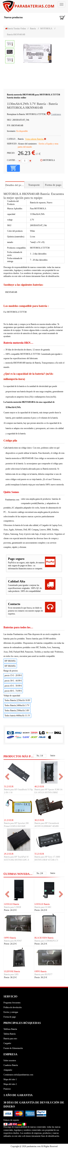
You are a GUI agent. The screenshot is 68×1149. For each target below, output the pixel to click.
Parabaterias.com (12, 499)
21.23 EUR (8, 820)
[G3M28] (18, 890)
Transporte (34, 184)
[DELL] (57, 733)
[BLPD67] (18, 923)
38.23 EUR (39, 820)
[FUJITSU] (18, 737)
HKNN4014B (11, 292)
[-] (19, 160)
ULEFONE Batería (12, 971)
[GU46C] (49, 890)
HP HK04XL (10, 661)
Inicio (52, 755)
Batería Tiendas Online (16, 28)
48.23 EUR (39, 786)
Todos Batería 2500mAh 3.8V (17, 710)
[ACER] (34, 737)
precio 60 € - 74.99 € (13, 691)
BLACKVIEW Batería (44, 938)
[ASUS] (42, 737)
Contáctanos (56, 114)
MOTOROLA (46, 28)
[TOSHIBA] (34, 733)
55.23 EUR (39, 854)
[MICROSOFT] (49, 733)
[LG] (42, 733)
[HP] (10, 733)
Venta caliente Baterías (34, 139)
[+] (30, 160)
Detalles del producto (14, 185)
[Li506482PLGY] (49, 923)
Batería (33, 28)
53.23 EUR (8, 786)
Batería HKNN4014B (16, 34)
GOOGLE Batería (11, 904)
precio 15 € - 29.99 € (13, 675)
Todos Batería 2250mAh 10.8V (18, 700)
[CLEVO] (26, 737)
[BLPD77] (49, 957)
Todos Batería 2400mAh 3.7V (17, 705)
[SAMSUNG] (10, 737)
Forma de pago (53, 184)
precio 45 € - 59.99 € (13, 686)
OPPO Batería (10, 938)
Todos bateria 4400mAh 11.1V (17, 715)
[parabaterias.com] (34, 6)
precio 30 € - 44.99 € (13, 680)
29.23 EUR (8, 854)
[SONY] (26, 733)
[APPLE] (49, 737)
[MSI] (18, 733)
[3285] (18, 957)
